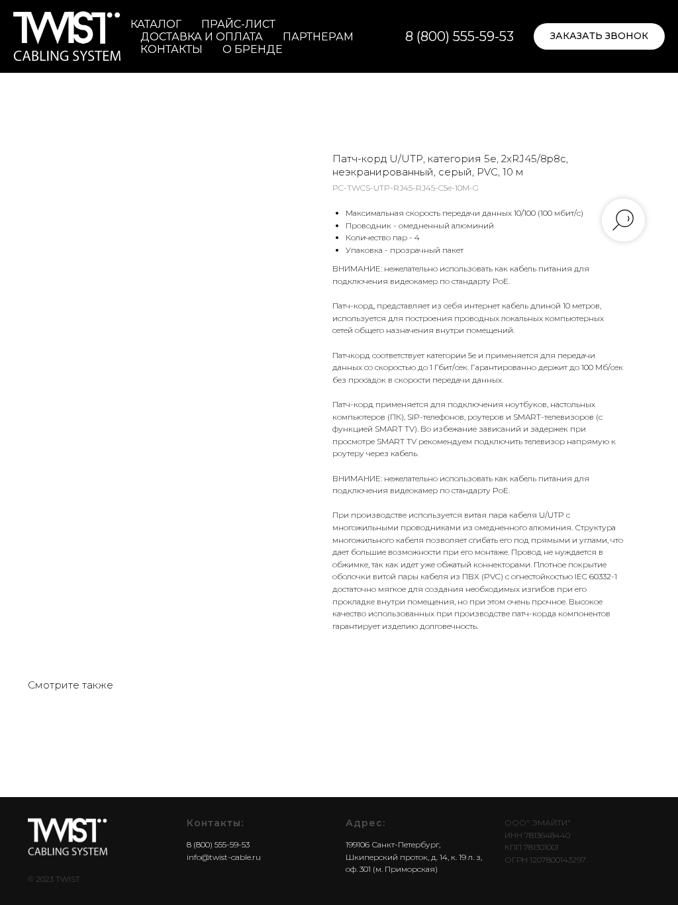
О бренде (252, 49)
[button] (599, 36)
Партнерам (318, 36)
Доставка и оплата (201, 36)
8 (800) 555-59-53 (459, 36)
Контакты (171, 49)
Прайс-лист (238, 24)
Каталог (155, 24)
